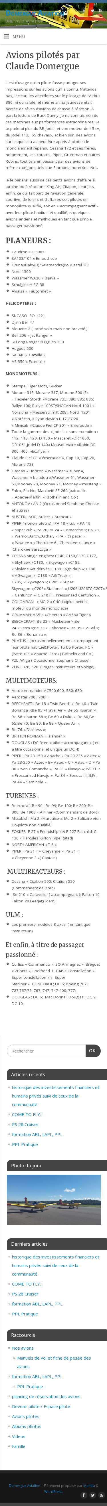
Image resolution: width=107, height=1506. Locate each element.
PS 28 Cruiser (25, 1124)
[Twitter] (92, 11)
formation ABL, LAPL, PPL (37, 1134)
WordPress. (53, 1491)
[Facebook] (83, 11)
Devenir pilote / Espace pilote (41, 1406)
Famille (18, 1446)
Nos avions (23, 1348)
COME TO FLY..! (27, 1114)
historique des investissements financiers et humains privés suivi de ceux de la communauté (55, 1095)
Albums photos (26, 1426)
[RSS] (100, 11)
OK (91, 1050)
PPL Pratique (25, 1144)
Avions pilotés (25, 1416)
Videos (18, 1436)
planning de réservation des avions (46, 1396)
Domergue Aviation (34, 13)
